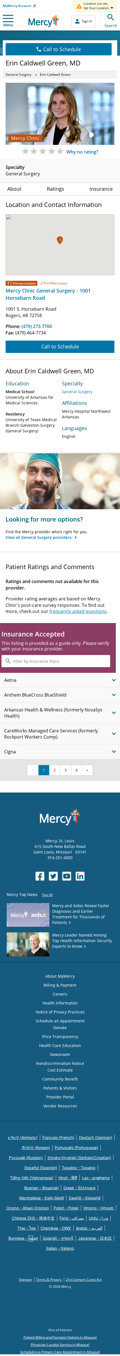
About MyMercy (60, 976)
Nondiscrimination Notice (60, 1063)
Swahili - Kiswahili (84, 1197)
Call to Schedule (62, 49)
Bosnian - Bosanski (41, 1187)
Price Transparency (60, 1036)
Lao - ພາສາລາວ (96, 1177)
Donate (60, 1027)
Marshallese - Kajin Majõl (41, 1197)
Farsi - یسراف (71, 1218)
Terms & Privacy (49, 1279)
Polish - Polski (66, 1208)
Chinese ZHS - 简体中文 (33, 1218)
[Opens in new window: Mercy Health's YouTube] (66, 876)
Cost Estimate (60, 1070)
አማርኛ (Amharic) (23, 1137)
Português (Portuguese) (76, 1147)
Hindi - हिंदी (67, 1177)
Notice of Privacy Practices (60, 1012)
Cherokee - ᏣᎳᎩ (55, 1228)
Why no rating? (82, 152)
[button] (59, 240)
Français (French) (58, 1137)
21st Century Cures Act (84, 1279)
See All (47, 894)
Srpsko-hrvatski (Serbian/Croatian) (79, 1157)
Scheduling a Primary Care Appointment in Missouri (60, 1352)
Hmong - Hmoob (98, 1208)
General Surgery (18, 74)
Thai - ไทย (26, 1228)
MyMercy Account (17, 5)
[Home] (43, 21)
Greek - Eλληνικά (79, 1187)
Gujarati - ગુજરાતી (58, 1238)
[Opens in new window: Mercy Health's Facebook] (39, 876)
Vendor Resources (60, 1106)
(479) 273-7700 (36, 326)
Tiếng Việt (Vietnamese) (32, 1177)
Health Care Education (60, 1045)
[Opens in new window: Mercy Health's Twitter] (53, 876)
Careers (60, 994)
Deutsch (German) (95, 1137)
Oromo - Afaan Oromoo (27, 1208)
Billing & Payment (60, 985)
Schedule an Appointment (60, 1021)
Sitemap (25, 1279)
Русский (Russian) (26, 1157)
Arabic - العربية (89, 1228)
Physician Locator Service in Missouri (60, 1345)
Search (110, 25)
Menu (8, 24)
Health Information (60, 1003)
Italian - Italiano (60, 1248)
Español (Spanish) (41, 1167)
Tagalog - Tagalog (78, 1167)
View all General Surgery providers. (40, 537)
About (14, 188)
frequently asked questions (78, 611)
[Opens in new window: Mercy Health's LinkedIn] (80, 876)
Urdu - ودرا (98, 1218)
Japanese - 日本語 (95, 1238)
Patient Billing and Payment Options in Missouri (60, 1337)
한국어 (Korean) (36, 1147)
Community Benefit (60, 1079)
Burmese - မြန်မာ (23, 1238)
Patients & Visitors (60, 1088)
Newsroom (60, 1054)
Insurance (101, 188)
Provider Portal (60, 1097)
